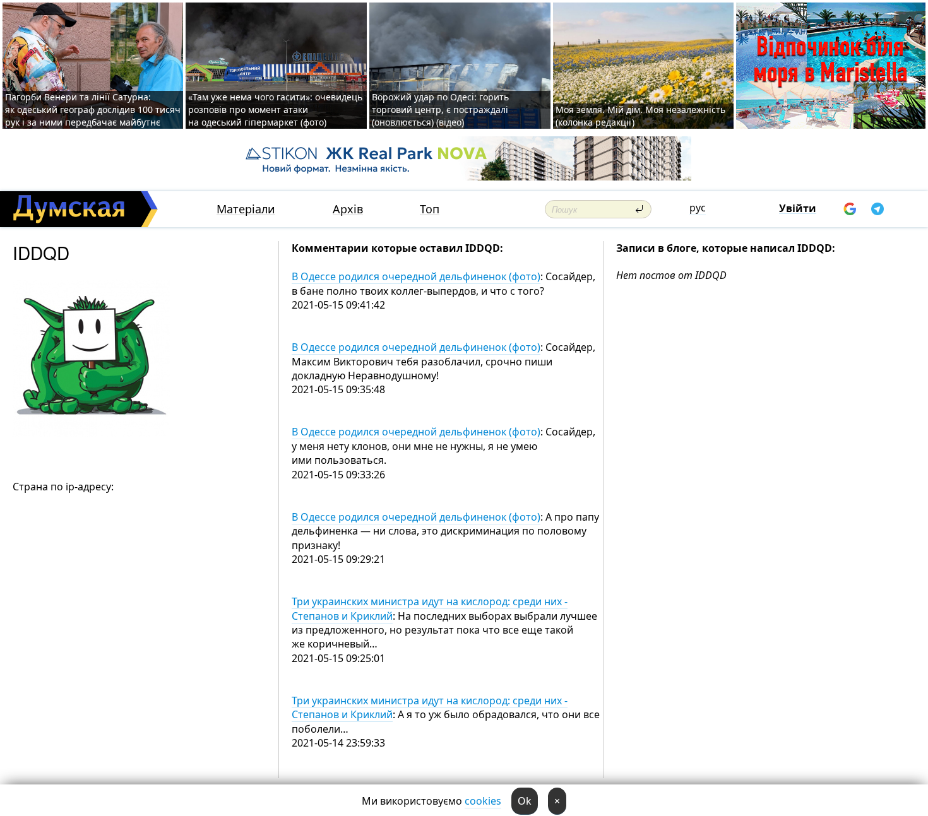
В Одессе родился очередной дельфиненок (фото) (416, 276)
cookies (483, 801)
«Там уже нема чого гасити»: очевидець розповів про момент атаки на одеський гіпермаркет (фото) (275, 109)
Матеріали (246, 209)
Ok (525, 801)
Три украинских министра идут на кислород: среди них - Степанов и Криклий (430, 608)
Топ (429, 209)
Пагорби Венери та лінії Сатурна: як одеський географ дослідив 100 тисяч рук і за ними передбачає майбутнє (93, 109)
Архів (348, 209)
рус (697, 208)
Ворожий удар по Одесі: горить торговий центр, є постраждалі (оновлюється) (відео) (440, 109)
